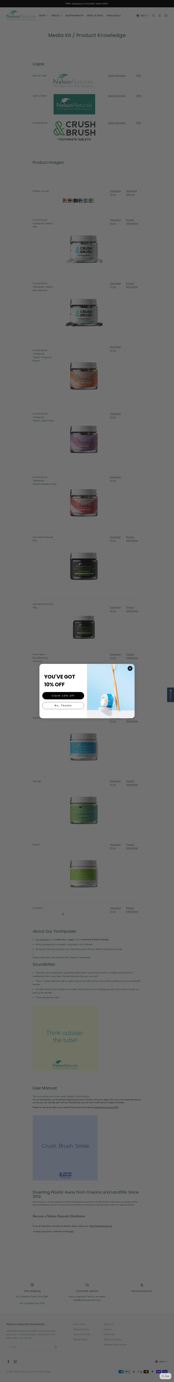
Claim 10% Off (63, 695)
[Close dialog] (130, 668)
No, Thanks (63, 705)
